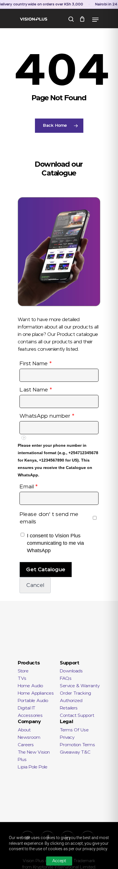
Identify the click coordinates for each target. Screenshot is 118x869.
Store (23, 671)
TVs (22, 678)
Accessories (30, 715)
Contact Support (77, 715)
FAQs (66, 678)
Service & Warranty (80, 685)
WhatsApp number (46, 416)
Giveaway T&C (75, 752)
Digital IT (27, 708)
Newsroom (29, 737)
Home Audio (30, 685)
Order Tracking (75, 693)
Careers (26, 744)
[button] (45, 569)
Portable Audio (33, 700)
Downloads (71, 671)
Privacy (67, 737)
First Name (35, 363)
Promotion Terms (77, 744)
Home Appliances (36, 693)
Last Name (35, 390)
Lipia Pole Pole (33, 767)
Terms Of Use (74, 730)
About (24, 730)
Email (28, 487)
